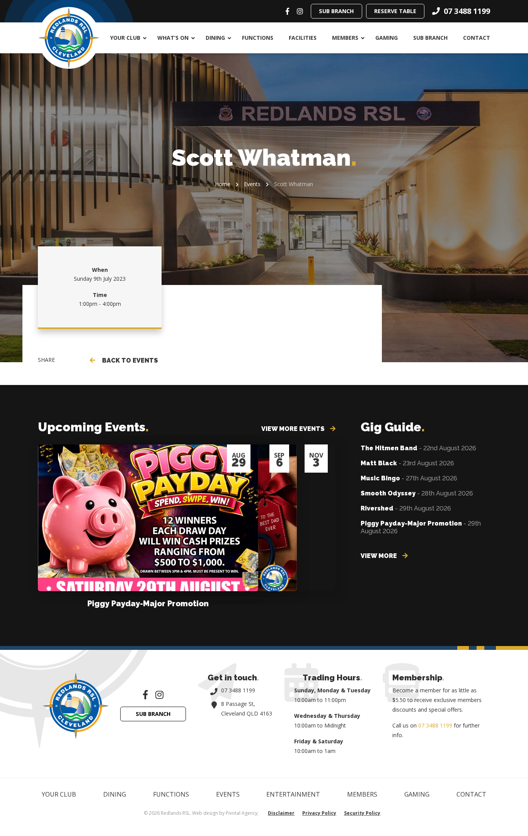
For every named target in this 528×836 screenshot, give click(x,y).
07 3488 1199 (238, 690)
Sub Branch (336, 11)
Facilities (303, 37)
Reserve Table (395, 11)
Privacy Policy (319, 813)
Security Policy (362, 813)
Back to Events (128, 360)
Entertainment (293, 794)
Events (252, 184)
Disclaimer (281, 813)
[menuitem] (126, 37)
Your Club (125, 37)
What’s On (173, 37)
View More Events (293, 428)
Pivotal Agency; (242, 813)
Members (345, 37)
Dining (215, 37)
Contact (476, 37)
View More (380, 556)
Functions (257, 37)
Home (222, 184)
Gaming (386, 37)
